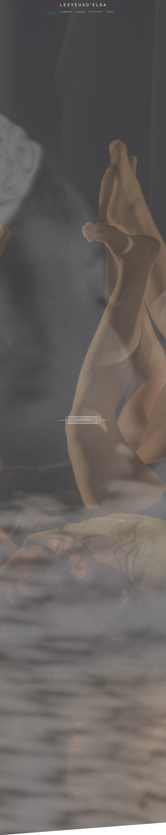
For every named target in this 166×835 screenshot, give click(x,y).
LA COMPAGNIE (66, 12)
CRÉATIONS (80, 12)
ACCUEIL (52, 12)
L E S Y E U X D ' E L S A (83, 5)
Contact (110, 12)
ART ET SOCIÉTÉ (95, 12)
